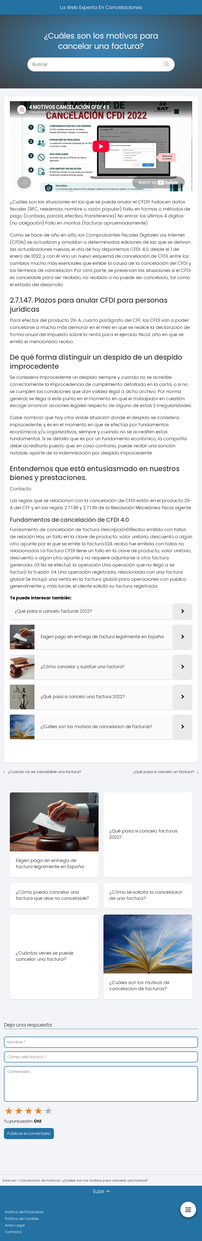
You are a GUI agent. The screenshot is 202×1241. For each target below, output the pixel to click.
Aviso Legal (15, 1225)
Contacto (13, 1231)
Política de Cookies (22, 1218)
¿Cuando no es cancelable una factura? (44, 771)
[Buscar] (165, 62)
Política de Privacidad (24, 1212)
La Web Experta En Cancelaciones (101, 7)
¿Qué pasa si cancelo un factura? (163, 771)
